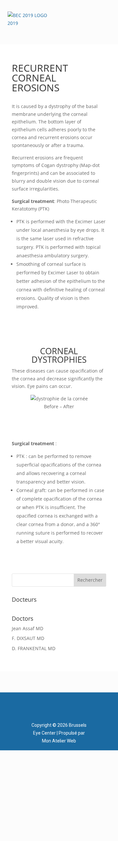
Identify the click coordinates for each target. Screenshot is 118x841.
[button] (108, 18)
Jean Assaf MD (27, 628)
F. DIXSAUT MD (28, 638)
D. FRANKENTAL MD (33, 648)
